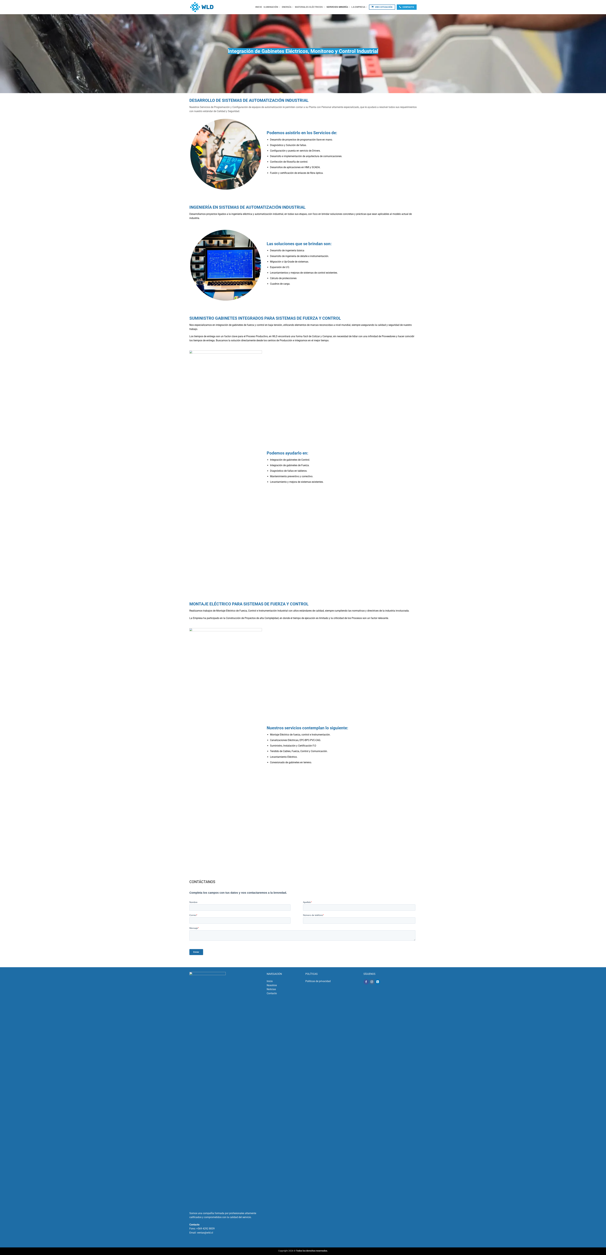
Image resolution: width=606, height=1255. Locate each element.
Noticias (271, 989)
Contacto (272, 993)
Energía (286, 7)
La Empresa (358, 7)
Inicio (258, 7)
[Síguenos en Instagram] (371, 982)
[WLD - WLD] (205, 7)
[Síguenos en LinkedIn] (377, 982)
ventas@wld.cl (205, 1232)
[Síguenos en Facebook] (366, 982)
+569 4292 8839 (205, 1228)
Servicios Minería (337, 7)
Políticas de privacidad (318, 981)
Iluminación (271, 7)
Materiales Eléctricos (309, 7)
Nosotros (272, 985)
